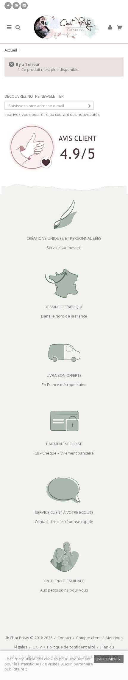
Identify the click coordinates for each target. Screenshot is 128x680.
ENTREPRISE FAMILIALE (64, 580)
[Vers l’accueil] (64, 27)
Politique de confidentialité (71, 647)
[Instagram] (24, 5)
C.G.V (37, 647)
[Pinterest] (16, 5)
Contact (64, 637)
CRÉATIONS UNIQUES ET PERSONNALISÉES (64, 238)
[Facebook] (8, 5)
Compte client (88, 637)
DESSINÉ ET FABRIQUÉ (64, 306)
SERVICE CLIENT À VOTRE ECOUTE (64, 512)
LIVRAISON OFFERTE (64, 375)
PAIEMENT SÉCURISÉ (64, 443)
